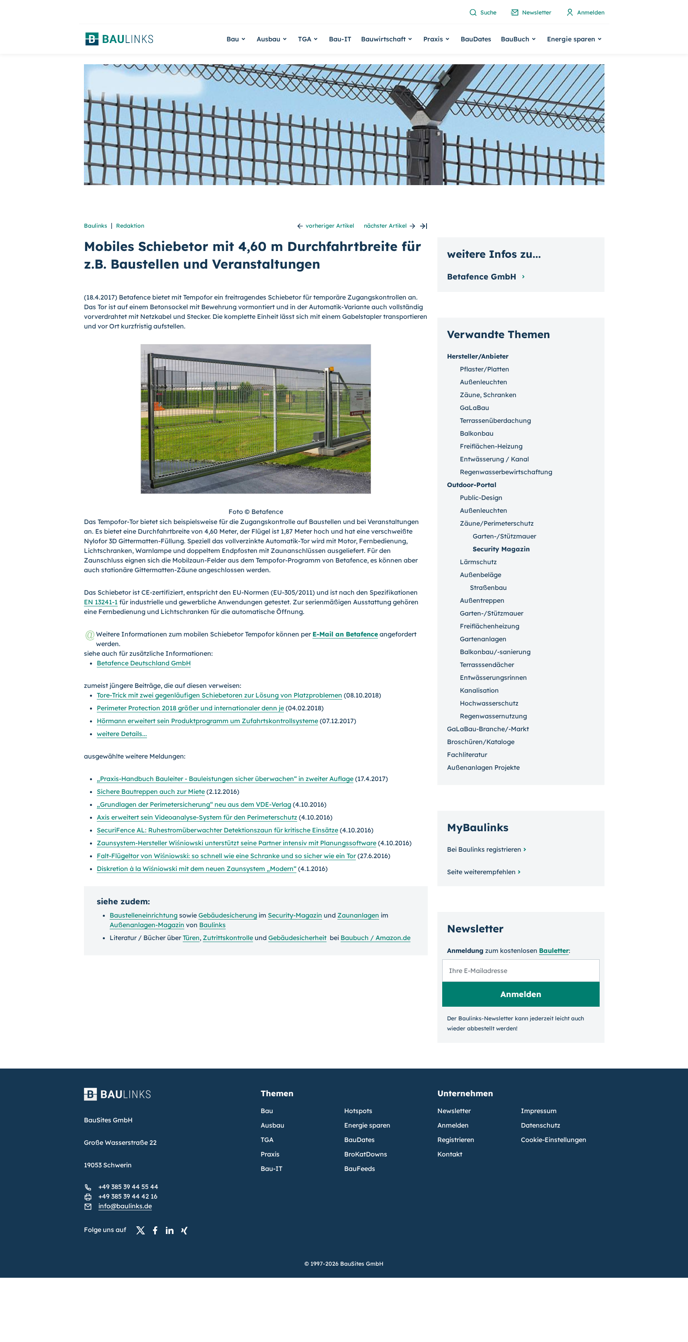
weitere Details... (122, 734)
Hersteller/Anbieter (477, 356)
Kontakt (449, 1154)
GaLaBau (474, 408)
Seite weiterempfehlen (481, 872)
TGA (267, 1140)
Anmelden (453, 1125)
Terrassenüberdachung (495, 420)
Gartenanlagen (483, 639)
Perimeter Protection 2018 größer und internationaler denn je (190, 708)
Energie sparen (367, 1125)
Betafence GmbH (483, 276)
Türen (191, 938)
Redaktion (130, 225)
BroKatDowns (365, 1154)
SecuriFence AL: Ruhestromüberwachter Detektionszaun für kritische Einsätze (217, 830)
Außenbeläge (480, 575)
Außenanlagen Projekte (483, 767)
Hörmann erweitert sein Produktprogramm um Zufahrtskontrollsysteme (207, 721)
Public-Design (481, 498)
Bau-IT (340, 39)
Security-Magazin (295, 915)
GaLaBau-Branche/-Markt (488, 729)
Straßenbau (488, 587)
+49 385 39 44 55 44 (128, 1187)
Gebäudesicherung (227, 915)
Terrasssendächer (487, 665)
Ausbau (272, 1125)
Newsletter (454, 1111)
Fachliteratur (467, 755)
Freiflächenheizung (489, 626)
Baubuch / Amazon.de (375, 938)
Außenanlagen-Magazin (147, 925)
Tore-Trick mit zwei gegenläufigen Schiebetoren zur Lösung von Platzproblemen (219, 695)
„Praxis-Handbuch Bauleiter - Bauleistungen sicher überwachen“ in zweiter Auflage (225, 779)
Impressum (539, 1111)
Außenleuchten (483, 382)
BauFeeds (359, 1169)
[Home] (167, 1099)
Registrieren (455, 1140)
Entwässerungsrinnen (493, 677)
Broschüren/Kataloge (480, 742)
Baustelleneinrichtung (144, 915)
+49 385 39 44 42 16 (127, 1196)
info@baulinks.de (125, 1206)
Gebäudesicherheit (297, 938)
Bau (267, 1111)
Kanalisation (479, 690)
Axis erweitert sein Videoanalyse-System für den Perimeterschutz (197, 817)
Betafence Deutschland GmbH (144, 663)
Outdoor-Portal (471, 485)
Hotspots (358, 1111)
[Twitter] (143, 1230)
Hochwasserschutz (489, 703)
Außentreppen (482, 600)
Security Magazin (501, 549)
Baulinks (95, 225)
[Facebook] (157, 1230)
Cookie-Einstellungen (553, 1140)
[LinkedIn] (172, 1230)
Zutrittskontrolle (228, 938)
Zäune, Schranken (488, 395)
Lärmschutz (478, 562)
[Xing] (186, 1230)
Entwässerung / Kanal (494, 459)
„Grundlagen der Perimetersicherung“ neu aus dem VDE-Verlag (194, 804)
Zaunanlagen (358, 915)
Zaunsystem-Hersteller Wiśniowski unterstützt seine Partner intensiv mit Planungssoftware (236, 843)
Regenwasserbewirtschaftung (506, 472)
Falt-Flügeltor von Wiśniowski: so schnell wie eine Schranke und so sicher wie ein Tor (226, 856)
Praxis (270, 1154)
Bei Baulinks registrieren (484, 849)
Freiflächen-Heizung (491, 446)
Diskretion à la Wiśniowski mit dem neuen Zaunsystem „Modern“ (196, 869)
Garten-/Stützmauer (504, 536)
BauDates (476, 39)
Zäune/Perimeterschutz (497, 523)
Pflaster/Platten (484, 369)
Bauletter (554, 950)
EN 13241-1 (101, 602)
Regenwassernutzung (493, 716)
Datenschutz (540, 1125)
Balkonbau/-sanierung (495, 652)
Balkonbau (477, 433)
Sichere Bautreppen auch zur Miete (151, 791)
